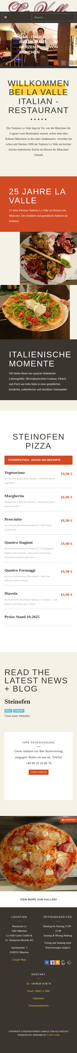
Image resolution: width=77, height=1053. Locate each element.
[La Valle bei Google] (69, 962)
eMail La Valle (42, 991)
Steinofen (19, 711)
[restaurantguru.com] (52, 962)
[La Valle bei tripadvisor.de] (63, 962)
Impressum (38, 998)
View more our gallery (38, 899)
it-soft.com (53, 1035)
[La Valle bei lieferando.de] (57, 962)
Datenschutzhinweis (39, 1005)
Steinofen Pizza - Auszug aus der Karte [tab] (34, 460)
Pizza (8, 711)
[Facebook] (47, 962)
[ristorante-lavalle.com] (38, 9)
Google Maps (19, 959)
